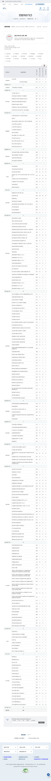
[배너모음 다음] (30, 734)
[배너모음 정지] (28, 734)
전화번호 (5, 759)
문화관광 (3, 4)
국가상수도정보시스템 (33, 738)
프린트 (35, 19)
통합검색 (44, 8)
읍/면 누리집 (6, 747)
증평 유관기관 (7, 751)
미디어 (10, 4)
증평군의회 (16, 4)
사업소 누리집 (22, 747)
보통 (23, 720)
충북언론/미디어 (22, 751)
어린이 (22, 4)
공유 (37, 19)
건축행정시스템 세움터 (19, 738)
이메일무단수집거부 (23, 757)
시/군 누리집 (37, 747)
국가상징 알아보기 (40, 4)
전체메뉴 (47, 8)
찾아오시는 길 (22, 759)
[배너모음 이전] (27, 734)
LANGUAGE (40, 8)
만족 (19, 720)
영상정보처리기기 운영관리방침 (41, 759)
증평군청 (4, 8)
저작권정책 (36, 757)
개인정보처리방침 (7, 757)
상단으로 (48, 774)
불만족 (27, 720)
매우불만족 (33, 720)
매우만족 (14, 720)
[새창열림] (25, 770)
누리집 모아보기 (30, 4)
